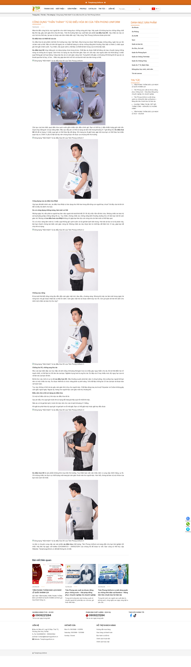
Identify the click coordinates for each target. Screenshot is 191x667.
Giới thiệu (60, 9)
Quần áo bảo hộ (137, 44)
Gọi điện (188, 526)
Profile (83, 9)
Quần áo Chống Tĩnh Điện (141, 56)
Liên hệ (112, 9)
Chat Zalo (187, 521)
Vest (133, 40)
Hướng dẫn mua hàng (103, 629)
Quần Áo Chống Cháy (139, 61)
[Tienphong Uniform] (36, 9)
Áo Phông (135, 31)
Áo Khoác (135, 27)
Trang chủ (49, 9)
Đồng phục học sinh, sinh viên (142, 69)
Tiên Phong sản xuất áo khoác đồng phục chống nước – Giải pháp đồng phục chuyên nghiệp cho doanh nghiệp (80, 592)
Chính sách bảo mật (102, 642)
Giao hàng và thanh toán (104, 632)
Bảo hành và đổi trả (102, 635)
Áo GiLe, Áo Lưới (137, 48)
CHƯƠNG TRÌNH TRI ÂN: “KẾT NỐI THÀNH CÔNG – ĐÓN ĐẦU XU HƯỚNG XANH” (144, 106)
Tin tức (101, 9)
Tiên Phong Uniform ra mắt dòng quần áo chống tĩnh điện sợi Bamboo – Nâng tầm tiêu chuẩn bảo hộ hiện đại (113, 592)
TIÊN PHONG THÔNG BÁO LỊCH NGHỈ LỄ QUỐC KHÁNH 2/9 (46, 591)
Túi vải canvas (137, 73)
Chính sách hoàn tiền (103, 638)
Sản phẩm (72, 9)
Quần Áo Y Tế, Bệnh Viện (140, 65)
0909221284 (43, 615)
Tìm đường (188, 531)
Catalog (92, 9)
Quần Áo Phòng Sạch (139, 52)
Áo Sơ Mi (135, 36)
